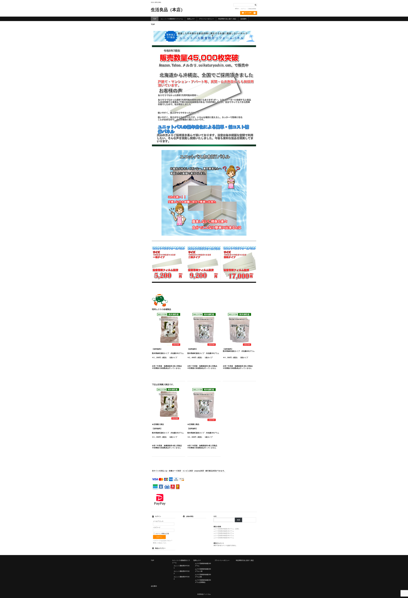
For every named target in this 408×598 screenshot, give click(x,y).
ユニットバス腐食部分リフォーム (172, 19)
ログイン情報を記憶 (162, 533)
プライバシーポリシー (206, 19)
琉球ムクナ (191, 19)
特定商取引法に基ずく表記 (227, 19)
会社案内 (243, 19)
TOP (154, 19)
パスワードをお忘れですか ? (162, 540)
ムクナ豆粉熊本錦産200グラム (224, 533)
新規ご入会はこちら (159, 543)
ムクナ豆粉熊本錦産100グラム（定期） (227, 529)
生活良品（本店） (168, 9)
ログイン (243, 8)
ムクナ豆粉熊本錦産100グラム (224, 531)
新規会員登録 (252, 8)
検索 (215, 516)
